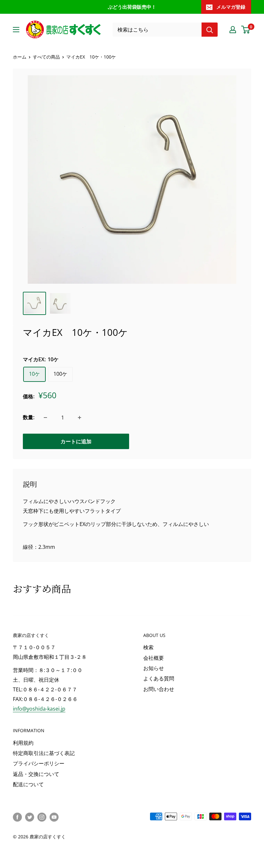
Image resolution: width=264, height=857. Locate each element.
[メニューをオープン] (16, 29)
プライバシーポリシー (38, 763)
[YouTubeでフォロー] (54, 817)
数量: (28, 417)
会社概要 (153, 657)
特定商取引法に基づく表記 (44, 753)
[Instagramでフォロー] (41, 817)
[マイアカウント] (233, 29)
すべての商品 (46, 57)
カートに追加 (76, 441)
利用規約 (23, 742)
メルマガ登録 (230, 7)
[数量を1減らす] (45, 417)
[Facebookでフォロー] (17, 817)
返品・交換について (36, 774)
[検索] (210, 30)
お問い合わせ (158, 689)
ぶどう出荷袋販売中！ (132, 7)
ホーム (19, 57)
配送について (28, 784)
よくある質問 (158, 678)
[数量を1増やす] (79, 417)
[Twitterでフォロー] (29, 817)
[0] (246, 29)
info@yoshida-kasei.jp (39, 708)
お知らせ (153, 668)
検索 (148, 647)
